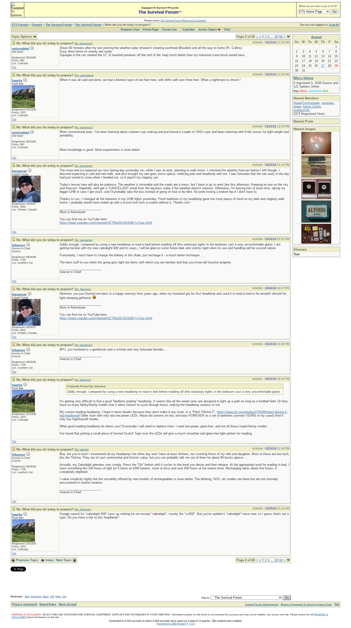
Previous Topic (26, 560)
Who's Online (303, 78)
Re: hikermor (82, 289)
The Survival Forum (58, 24)
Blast (45, 596)
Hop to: (206, 597)
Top (14, 67)
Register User (130, 29)
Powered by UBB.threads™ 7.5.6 (175, 623)
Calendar (188, 29)
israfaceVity (301, 110)
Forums (37, 24)
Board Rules (47, 604)
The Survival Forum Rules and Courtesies (183, 20)
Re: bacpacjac (83, 43)
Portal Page (151, 29)
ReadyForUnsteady (306, 103)
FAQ (227, 29)
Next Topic (64, 560)
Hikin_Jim (60, 596)
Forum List (169, 29)
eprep (297, 106)
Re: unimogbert (84, 75)
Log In (334, 24)
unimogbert (20, 48)
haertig (17, 80)
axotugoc (328, 103)
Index (48, 560)
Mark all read (67, 604)
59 (276, 36)
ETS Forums (20, 24)
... (272, 36)
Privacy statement (24, 604)
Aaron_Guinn (312, 106)
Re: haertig (81, 449)
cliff (52, 596)
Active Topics (207, 29)
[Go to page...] (288, 36)
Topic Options (22, 36)
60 (280, 36)
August (316, 37)
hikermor (18, 245)
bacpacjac (19, 171)
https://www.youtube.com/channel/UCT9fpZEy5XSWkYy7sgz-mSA (106, 223)
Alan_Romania (33, 596)
